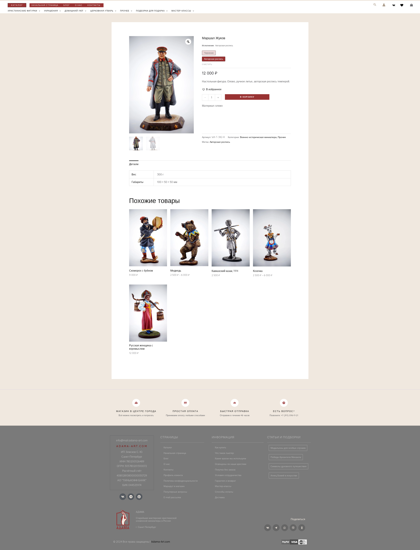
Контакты (93, 5)
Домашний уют (74, 11)
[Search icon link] (374, 5)
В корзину (247, 97)
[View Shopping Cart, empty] (411, 5)
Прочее (124, 11)
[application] (38, 10)
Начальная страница (45, 5)
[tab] (133, 164)
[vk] (394, 5)
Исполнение (217, 45)
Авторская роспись (220, 141)
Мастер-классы (181, 11)
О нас (78, 5)
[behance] (402, 5)
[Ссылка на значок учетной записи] (383, 4)
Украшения (51, 11)
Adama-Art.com (160, 541)
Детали (133, 164)
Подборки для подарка (150, 11)
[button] (211, 89)
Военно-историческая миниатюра (258, 137)
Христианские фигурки (22, 11)
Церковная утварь (101, 11)
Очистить (207, 64)
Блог (66, 5)
